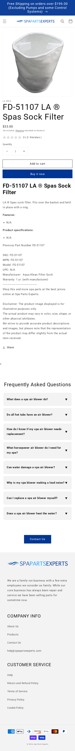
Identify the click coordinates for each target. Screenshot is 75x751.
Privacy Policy (15, 699)
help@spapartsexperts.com (24, 650)
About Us (13, 626)
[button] (5, 21)
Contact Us (37, 539)
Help (10, 675)
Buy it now (37, 174)
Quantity (7, 144)
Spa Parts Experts (41, 744)
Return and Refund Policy (22, 683)
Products (13, 634)
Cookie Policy (15, 707)
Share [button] (10, 347)
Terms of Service (17, 691)
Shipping (19, 131)
